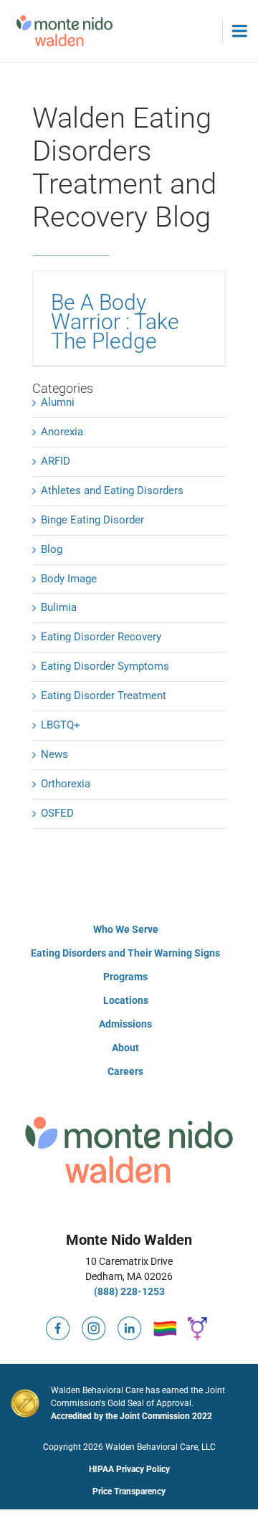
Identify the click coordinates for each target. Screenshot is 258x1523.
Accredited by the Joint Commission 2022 (131, 1416)
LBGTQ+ (60, 724)
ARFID (55, 461)
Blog (51, 549)
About (125, 1047)
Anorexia (62, 431)
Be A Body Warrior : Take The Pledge (115, 322)
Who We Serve (125, 929)
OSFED (57, 813)
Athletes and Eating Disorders (112, 490)
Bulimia (59, 607)
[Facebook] (58, 1322)
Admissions (125, 1024)
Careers (125, 1071)
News (54, 754)
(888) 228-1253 (129, 1291)
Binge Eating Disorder (92, 519)
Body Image (69, 578)
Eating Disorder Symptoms (105, 666)
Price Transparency (129, 1491)
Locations (125, 1000)
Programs (125, 976)
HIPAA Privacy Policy (129, 1469)
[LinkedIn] (130, 1322)
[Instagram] (94, 1322)
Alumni (58, 402)
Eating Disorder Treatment (103, 695)
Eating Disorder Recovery (101, 636)
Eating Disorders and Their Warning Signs (125, 953)
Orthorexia (65, 783)
